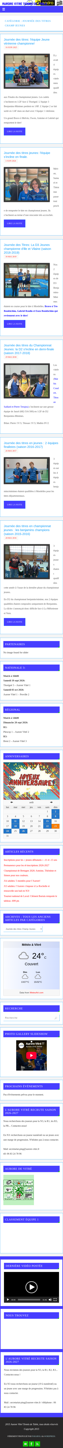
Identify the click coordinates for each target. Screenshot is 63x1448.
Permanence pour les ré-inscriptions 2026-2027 (26, 865)
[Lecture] (7, 1299)
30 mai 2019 (11, 257)
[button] (31, 1287)
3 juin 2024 (11, 161)
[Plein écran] (55, 1299)
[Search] (55, 1018)
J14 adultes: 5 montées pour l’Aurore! (22, 881)
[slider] (29, 1299)
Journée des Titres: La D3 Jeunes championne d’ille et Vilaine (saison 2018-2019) (27, 248)
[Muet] (50, 1299)
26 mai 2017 (11, 451)
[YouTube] (25, 1443)
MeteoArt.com (36, 992)
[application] (31, 1287)
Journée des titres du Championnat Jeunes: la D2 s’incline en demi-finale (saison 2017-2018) (29, 349)
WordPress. (50, 1436)
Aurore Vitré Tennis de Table (24, 3)
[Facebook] (31, 1443)
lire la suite (14, 131)
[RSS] (37, 1443)
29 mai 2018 (11, 357)
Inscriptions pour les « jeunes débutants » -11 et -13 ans (30, 860)
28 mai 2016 (11, 538)
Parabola (37, 1436)
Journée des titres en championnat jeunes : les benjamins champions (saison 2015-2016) (27, 529)
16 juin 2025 (11, 47)
